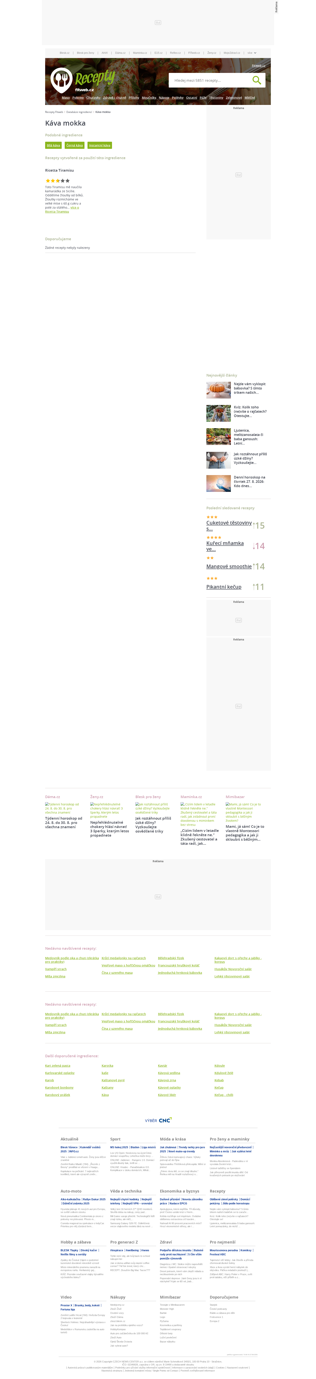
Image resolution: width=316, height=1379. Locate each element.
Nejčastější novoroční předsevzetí (231, 1147)
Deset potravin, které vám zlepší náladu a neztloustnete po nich (181, 1273)
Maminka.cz (140, 52)
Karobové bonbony (59, 1087)
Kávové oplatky (169, 1087)
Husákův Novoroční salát (233, 969)
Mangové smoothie (229, 566)
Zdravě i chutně (114, 97)
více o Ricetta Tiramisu (62, 209)
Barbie (163, 1313)
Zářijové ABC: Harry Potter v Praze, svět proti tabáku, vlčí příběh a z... (231, 1276)
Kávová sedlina (169, 1073)
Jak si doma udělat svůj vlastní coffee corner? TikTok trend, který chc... (129, 1264)
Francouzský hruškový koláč (178, 965)
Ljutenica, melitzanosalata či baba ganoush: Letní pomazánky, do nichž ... (232, 1225)
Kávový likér (167, 1095)
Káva (105, 1095)
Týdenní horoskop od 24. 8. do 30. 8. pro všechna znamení (63, 822)
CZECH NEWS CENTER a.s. (128, 1361)
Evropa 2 (214, 1321)
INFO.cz (74, 1151)
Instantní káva (99, 145)
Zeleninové (234, 97)
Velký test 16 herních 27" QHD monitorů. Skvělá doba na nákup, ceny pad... (131, 1210)
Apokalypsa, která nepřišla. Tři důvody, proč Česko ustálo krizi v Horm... (180, 1210)
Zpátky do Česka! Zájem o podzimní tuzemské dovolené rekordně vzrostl (80, 1261)
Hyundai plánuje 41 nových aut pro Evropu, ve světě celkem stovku (83, 1210)
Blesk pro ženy (85, 52)
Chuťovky (93, 97)
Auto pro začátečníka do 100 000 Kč (129, 1333)
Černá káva (74, 145)
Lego (162, 1317)
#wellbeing (132, 1250)
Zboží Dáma (116, 1317)
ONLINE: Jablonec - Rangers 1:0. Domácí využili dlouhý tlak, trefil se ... (132, 1161)
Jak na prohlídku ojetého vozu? (126, 1325)
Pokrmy (78, 97)
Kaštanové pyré (113, 1080)
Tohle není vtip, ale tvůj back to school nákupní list (130, 1257)
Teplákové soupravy (170, 1329)
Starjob (213, 1305)
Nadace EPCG (178, 1203)
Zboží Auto (115, 1337)
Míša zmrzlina (55, 976)
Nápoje (164, 97)
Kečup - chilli (224, 1095)
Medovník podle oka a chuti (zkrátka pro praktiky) (72, 960)
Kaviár (162, 1065)
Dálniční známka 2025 (76, 1203)
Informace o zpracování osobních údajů (193, 1367)
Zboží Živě (115, 1309)
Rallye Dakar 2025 (94, 1199)
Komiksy (246, 1250)
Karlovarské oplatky (60, 1073)
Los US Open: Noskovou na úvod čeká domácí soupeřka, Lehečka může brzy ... (131, 1154)
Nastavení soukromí (237, 1367)
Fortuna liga (68, 1309)
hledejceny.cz (117, 1305)
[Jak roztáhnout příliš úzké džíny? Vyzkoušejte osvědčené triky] (154, 808)
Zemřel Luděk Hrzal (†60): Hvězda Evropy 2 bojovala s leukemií (83, 1316)
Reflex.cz (175, 52)
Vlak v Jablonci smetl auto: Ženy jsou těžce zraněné (83, 1158)
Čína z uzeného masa (117, 973)
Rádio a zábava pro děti (222, 1313)
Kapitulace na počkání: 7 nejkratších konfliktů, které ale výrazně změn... (79, 1173)
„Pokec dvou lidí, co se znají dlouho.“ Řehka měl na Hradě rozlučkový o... (179, 1173)
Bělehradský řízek (171, 958)
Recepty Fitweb (54, 112)
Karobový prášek (57, 1095)
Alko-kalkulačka (71, 1199)
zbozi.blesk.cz (117, 1321)
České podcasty (218, 1309)
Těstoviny (216, 97)
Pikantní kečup (223, 586)
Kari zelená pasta (57, 1065)
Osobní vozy (117, 1313)
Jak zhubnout (168, 1147)
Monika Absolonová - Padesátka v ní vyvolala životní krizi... (229, 1162)
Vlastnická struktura (111, 1370)
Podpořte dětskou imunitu (176, 1250)
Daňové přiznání (170, 1199)
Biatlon (135, 1147)
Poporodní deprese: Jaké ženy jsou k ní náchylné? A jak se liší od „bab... (181, 1280)
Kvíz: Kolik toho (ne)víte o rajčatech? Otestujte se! (229, 1217)
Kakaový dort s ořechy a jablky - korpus (238, 960)
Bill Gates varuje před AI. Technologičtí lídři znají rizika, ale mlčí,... (132, 1217)
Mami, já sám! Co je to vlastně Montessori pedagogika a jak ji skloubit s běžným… (245, 833)
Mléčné (250, 97)
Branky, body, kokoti (87, 1305)
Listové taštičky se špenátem (225, 1168)
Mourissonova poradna (224, 1250)
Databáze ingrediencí (79, 112)
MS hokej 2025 (119, 1147)
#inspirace (117, 1250)
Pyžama (164, 1321)
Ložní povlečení (168, 1337)
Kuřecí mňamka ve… (225, 546)
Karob (49, 1080)
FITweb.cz (194, 52)
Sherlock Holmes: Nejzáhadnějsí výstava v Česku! (83, 1324)
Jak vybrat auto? (119, 1345)
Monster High (167, 1309)
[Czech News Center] (165, 1119)
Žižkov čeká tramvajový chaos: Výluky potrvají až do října (180, 1158)
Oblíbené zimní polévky (224, 1199)
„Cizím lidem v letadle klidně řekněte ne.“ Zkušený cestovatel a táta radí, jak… (200, 837)
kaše (105, 1073)
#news (145, 1250)
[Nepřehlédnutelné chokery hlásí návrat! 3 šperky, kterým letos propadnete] (109, 810)
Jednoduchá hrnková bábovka (180, 973)
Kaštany (108, 1087)
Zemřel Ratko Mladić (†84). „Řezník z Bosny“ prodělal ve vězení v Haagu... (80, 1165)
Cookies (220, 1367)
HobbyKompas (118, 1329)
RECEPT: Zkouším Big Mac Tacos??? (130, 1270)
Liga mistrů (149, 1147)
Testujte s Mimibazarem (172, 1305)
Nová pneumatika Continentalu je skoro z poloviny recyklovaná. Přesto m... (82, 1217)
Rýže (203, 97)
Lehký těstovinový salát (232, 976)
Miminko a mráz (220, 1151)
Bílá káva (53, 145)
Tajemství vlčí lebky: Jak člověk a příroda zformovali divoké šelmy (231, 1261)
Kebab (219, 1080)
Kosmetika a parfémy (171, 1325)
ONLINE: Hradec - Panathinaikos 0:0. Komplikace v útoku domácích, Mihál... (130, 1168)
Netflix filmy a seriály (73, 1254)
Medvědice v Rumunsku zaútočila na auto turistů (82, 1331)
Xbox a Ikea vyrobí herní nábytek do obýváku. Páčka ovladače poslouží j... (229, 1268)
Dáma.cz (120, 52)
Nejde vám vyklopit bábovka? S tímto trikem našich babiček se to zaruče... (229, 1210)
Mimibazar (235, 796)
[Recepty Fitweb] (83, 80)
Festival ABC (218, 1254)
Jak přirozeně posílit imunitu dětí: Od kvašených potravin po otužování (229, 1174)
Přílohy (134, 97)
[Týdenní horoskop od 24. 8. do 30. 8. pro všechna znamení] (64, 808)
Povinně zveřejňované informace (198, 1370)
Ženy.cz (211, 52)
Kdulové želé (224, 1073)
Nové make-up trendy (182, 1151)
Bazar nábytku (167, 1341)
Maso (66, 97)
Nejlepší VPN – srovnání (137, 1203)
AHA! (105, 52)
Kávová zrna (167, 1080)
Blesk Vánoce (69, 1147)
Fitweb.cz (258, 65)
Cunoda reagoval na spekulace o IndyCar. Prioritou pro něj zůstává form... (82, 1225)
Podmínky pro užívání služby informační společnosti (142, 1367)
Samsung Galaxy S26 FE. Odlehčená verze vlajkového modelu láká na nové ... (131, 1225)
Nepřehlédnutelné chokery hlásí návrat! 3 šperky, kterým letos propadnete (109, 829)
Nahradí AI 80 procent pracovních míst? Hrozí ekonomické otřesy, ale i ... (181, 1225)
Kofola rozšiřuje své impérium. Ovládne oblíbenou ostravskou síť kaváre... (180, 1217)
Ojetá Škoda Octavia (121, 1341)
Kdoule (220, 1065)
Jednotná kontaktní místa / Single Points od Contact (151, 1370)
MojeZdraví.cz (232, 52)
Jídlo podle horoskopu (235, 1203)
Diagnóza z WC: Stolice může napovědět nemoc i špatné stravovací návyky (181, 1265)
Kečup (219, 1087)
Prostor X (67, 1305)
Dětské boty (166, 1333)
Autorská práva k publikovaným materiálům (90, 1367)
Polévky (178, 97)
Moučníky (149, 97)
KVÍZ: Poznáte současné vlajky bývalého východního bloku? (82, 1276)
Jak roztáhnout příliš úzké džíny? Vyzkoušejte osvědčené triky (153, 825)
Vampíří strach (56, 969)
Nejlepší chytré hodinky (125, 1199)
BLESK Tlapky (70, 1250)
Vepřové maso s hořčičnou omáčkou (128, 965)
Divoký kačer (89, 1250)
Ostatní (191, 97)
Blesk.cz (64, 52)
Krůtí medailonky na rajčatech (124, 958)
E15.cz (159, 52)
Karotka (107, 1065)
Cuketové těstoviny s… (229, 525)
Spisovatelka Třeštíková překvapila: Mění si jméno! (183, 1165)
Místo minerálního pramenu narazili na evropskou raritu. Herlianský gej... (80, 1268)
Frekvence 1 (216, 1317)
